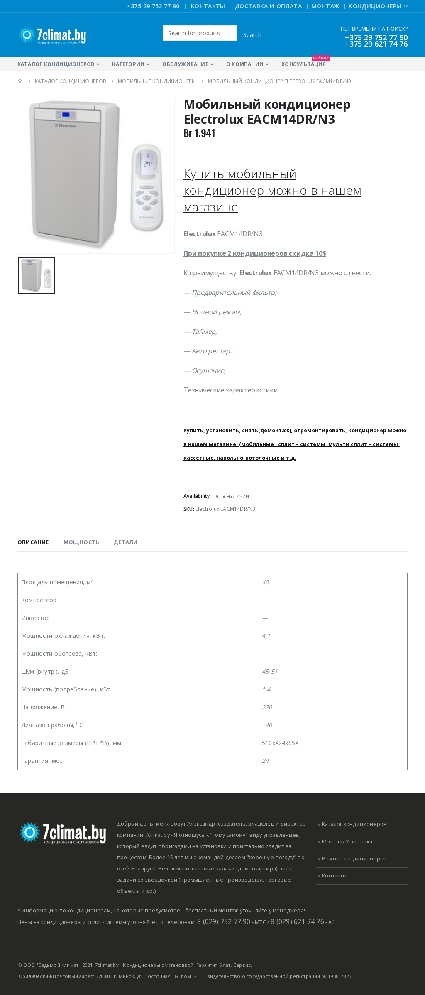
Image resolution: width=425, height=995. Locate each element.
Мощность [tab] (82, 542)
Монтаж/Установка (347, 841)
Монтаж (325, 6)
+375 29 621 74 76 (376, 44)
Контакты (208, 6)
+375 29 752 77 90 (153, 6)
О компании (245, 64)
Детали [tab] (125, 542)
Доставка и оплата (268, 6)
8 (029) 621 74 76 (297, 921)
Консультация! (304, 62)
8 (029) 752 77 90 (223, 921)
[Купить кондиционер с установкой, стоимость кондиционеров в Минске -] (52, 35)
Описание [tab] (33, 542)
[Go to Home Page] (20, 81)
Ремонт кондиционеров (354, 858)
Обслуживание (185, 64)
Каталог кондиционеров (55, 64)
